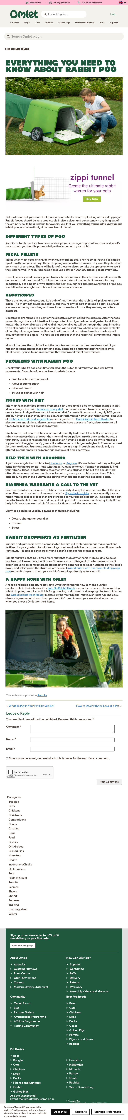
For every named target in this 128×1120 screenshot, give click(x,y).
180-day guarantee (61, 3)
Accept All (60, 1111)
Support (75, 964)
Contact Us (77, 968)
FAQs (73, 973)
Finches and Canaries (27, 1082)
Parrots (74, 1034)
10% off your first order (92, 3)
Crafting (14, 828)
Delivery (75, 977)
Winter (13, 914)
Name (11, 739)
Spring (13, 895)
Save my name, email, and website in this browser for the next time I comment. (59, 758)
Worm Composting (81, 1087)
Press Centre (22, 973)
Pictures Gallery (24, 1012)
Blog (17, 1007)
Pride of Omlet (18, 877)
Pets (11, 873)
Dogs (12, 833)
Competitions (17, 819)
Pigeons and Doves (81, 1039)
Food (12, 837)
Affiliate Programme (27, 1021)
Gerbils (13, 842)
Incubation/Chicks (20, 864)
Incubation (76, 1064)
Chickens (14, 810)
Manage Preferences (107, 1111)
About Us (19, 964)
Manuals (74, 1069)
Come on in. (47, 1099)
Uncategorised (18, 909)
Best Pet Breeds (76, 996)
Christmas (15, 815)
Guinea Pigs (16, 851)
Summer (14, 900)
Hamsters (15, 855)
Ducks (73, 1021)
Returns (75, 982)
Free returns (35, 3)
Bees (72, 1003)
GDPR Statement (25, 977)
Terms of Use (74, 1101)
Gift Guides (16, 846)
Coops (13, 824)
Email (10, 748)
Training (14, 904)
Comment (13, 726)
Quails (73, 1078)
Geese (73, 1025)
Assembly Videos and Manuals (89, 991)
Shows (13, 891)
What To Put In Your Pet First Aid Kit (31, 705)
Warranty (76, 987)
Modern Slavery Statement (31, 987)
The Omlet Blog (17, 49)
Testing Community (26, 1025)
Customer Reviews (25, 968)
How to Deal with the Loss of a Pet (97, 705)
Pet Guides (17, 1049)
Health (13, 860)
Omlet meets (17, 869)
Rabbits (42, 695)
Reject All (81, 1111)
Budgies (14, 801)
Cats (12, 806)
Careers (19, 982)
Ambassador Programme (30, 1016)
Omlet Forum (22, 1003)
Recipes (13, 887)
